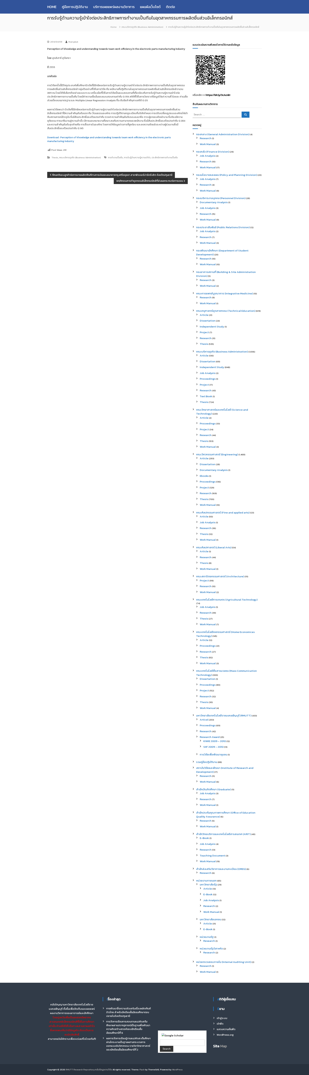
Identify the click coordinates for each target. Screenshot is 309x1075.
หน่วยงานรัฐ (207, 937)
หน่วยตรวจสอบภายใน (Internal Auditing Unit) (223, 962)
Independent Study (212, 326)
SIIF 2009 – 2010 (213, 747)
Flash (142, 1069)
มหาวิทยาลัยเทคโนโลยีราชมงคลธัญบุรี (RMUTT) (223, 715)
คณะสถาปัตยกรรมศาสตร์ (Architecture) (220, 576)
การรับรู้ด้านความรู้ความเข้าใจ (137, 157)
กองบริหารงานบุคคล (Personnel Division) (220, 198)
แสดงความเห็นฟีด (226, 1029)
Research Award (210, 737)
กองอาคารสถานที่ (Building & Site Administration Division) (226, 274)
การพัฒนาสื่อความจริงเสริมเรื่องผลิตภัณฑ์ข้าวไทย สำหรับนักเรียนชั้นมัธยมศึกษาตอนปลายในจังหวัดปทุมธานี (128, 1012)
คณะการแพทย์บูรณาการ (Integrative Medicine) (224, 293)
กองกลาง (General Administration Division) (222, 134)
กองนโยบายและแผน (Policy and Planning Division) (226, 175)
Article (204, 315)
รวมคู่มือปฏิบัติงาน (206, 762)
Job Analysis (207, 156)
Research (205, 138)
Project (204, 332)
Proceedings (207, 379)
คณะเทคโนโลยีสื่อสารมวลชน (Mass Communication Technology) (226, 673)
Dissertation (207, 321)
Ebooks (204, 476)
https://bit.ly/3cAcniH (218, 95)
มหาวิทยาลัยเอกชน (210, 919)
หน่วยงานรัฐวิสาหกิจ (211, 948)
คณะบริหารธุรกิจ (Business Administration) (142, 27)
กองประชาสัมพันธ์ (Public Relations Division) (223, 227)
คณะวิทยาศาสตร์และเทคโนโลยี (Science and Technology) (222, 412)
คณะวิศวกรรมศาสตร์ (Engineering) (217, 454)
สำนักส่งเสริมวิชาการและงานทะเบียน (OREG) (221, 869)
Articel (204, 720)
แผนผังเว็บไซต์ (150, 6)
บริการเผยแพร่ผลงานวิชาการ (114, 6)
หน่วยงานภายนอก (206, 880)
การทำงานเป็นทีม (115, 157)
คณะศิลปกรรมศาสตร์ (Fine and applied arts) (222, 512)
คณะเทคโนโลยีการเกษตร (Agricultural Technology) (227, 600)
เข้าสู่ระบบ (222, 1018)
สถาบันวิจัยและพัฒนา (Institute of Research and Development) (224, 770)
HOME (52, 6)
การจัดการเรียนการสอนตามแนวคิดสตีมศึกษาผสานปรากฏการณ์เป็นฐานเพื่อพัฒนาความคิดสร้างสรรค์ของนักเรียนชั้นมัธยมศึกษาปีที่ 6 (128, 1027)
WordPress (177, 1069)
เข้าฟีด (220, 1024)
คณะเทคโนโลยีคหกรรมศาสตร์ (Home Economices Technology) (225, 634)
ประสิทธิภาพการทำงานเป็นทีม (165, 157)
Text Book (206, 396)
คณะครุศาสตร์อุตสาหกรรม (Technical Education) (225, 311)
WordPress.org (225, 1035)
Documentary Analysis (214, 202)
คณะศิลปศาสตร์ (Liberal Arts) (213, 547)
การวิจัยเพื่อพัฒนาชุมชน (213, 754)
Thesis (55, 157)
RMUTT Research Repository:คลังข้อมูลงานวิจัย (89, 1069)
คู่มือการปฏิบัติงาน (75, 6)
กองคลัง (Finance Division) (212, 152)
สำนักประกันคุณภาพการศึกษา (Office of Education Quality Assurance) (225, 814)
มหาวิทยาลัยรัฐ (208, 884)
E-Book (204, 838)
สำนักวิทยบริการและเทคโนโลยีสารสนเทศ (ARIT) (223, 834)
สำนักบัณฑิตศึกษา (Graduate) (213, 789)
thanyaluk (73, 41)
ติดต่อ (170, 6)
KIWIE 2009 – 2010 (214, 741)
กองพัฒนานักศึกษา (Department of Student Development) (222, 252)
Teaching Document (212, 855)
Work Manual (208, 144)
